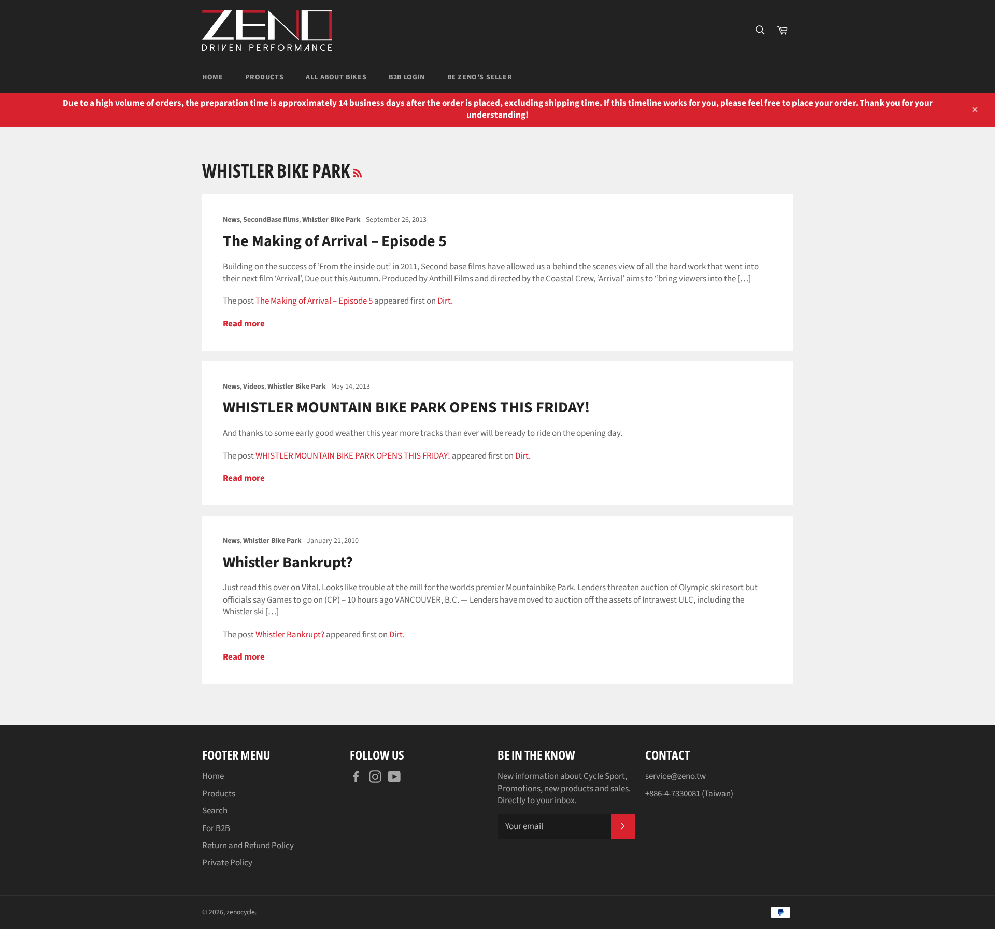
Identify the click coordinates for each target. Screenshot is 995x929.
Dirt (444, 301)
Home (212, 77)
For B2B (216, 828)
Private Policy (227, 862)
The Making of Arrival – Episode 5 (335, 241)
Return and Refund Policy (248, 845)
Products (264, 77)
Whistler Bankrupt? (288, 562)
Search (215, 811)
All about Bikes (336, 77)
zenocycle (240, 912)
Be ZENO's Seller (480, 77)
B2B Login (406, 77)
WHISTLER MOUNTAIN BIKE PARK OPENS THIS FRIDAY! (406, 407)
